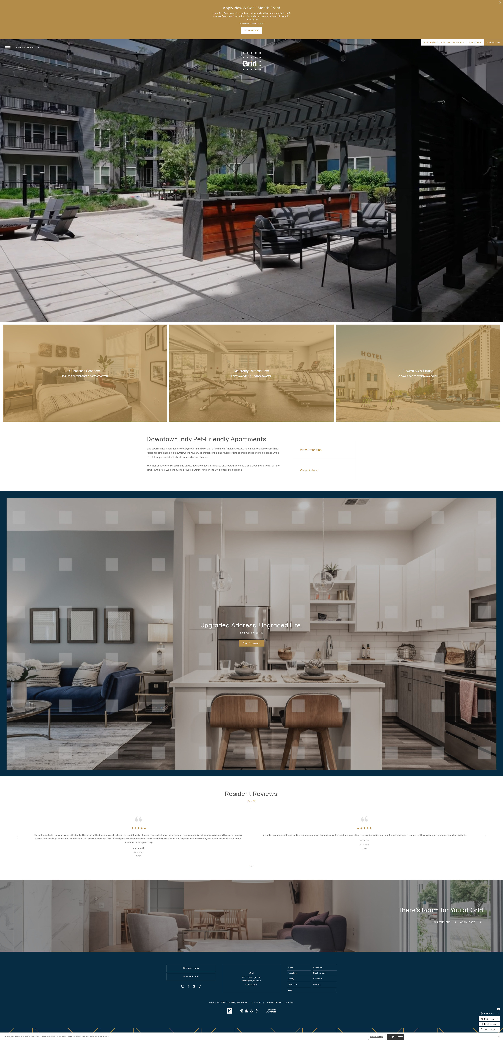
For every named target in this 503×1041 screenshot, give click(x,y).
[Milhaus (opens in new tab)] (229, 1013)
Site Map (290, 1002)
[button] (17, 837)
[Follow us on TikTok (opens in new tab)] (199, 987)
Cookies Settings (275, 1002)
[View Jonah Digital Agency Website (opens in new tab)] (271, 1011)
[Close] (499, 1036)
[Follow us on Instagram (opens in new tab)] (182, 987)
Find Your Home (25, 47)
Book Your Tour (441, 922)
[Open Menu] (7, 47)
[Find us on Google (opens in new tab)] (194, 987)
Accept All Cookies (395, 1037)
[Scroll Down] (251, 317)
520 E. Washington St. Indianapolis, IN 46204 (251, 979)
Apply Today (467, 922)
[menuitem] (299, 967)
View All (251, 801)
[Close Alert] (500, 3)
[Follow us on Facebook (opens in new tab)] (188, 987)
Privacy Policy (258, 1002)
